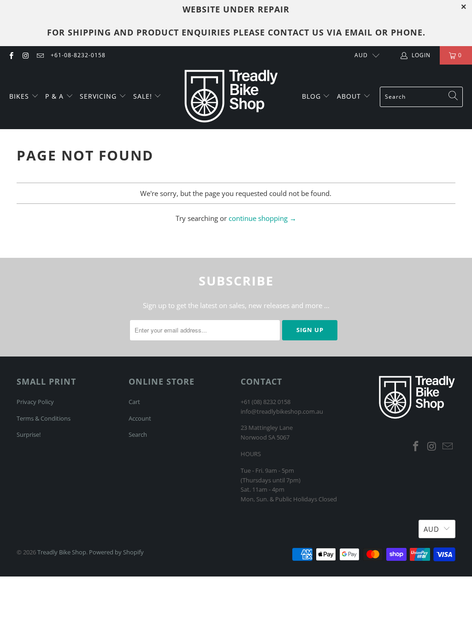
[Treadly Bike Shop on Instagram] (25, 55)
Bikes (20, 96)
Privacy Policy (35, 402)
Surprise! (29, 434)
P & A (54, 96)
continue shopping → (262, 218)
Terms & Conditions (44, 418)
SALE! (143, 96)
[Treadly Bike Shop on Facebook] (11, 55)
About (350, 96)
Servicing (99, 96)
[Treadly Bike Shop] (231, 97)
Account (140, 418)
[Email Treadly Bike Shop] (40, 55)
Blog (312, 96)
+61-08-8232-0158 (78, 55)
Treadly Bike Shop (61, 552)
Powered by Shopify (116, 552)
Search (138, 434)
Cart (134, 402)
